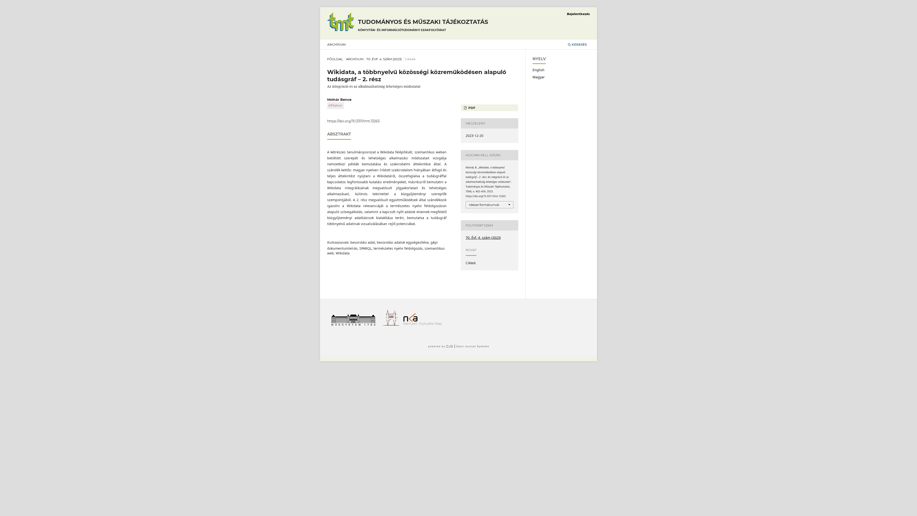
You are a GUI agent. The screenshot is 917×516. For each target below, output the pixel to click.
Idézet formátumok (484, 205)
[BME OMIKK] (393, 324)
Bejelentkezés (578, 14)
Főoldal (335, 59)
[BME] (355, 324)
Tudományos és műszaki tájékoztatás (423, 25)
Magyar (539, 77)
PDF (471, 108)
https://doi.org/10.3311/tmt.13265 (353, 121)
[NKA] (424, 324)
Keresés (579, 44)
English (538, 70)
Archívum (336, 44)
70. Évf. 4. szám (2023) (384, 59)
